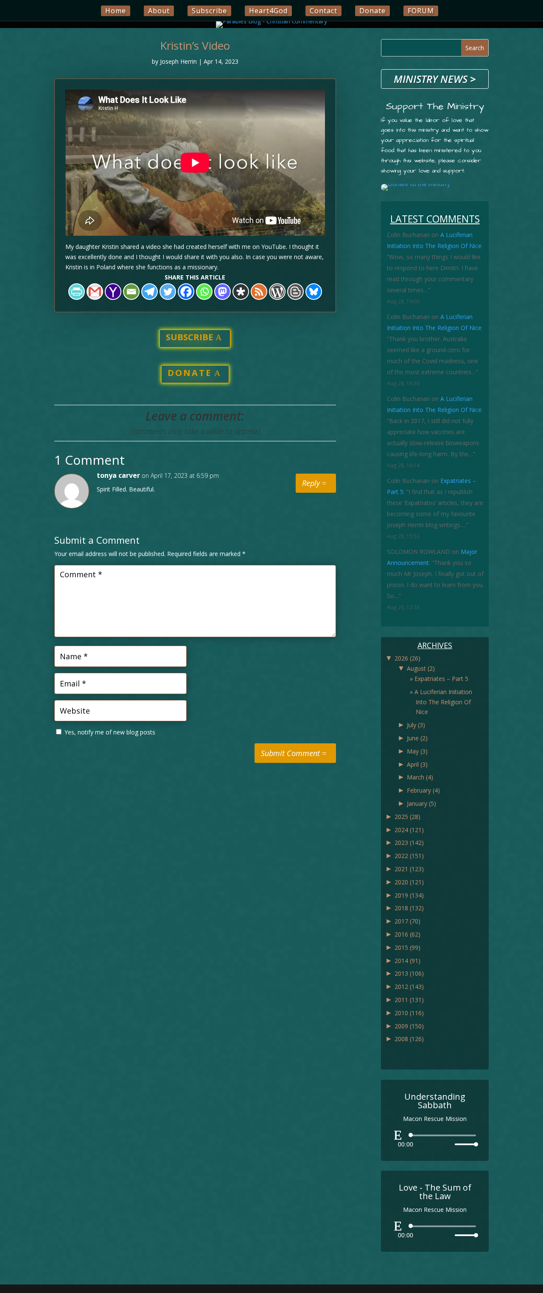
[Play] (398, 1135)
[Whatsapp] (204, 291)
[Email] (131, 291)
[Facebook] (186, 291)
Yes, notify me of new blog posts (109, 732)
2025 (407, 817)
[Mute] (448, 1144)
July (416, 725)
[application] (435, 1139)
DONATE (190, 372)
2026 (407, 658)
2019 (409, 895)
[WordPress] (277, 291)
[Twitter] (168, 291)
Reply (311, 483)
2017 (407, 921)
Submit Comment (290, 753)
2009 (409, 1026)
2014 (407, 961)
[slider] (464, 1144)
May (417, 751)
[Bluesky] (313, 291)
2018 (409, 908)
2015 (407, 947)
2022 (409, 856)
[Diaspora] (240, 291)
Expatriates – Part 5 (441, 679)
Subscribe (209, 10)
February (423, 790)
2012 (409, 986)
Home (115, 10)
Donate (372, 10)
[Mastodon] (222, 291)
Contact (323, 10)
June (417, 738)
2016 (407, 934)
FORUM (421, 10)
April (417, 764)
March (420, 777)
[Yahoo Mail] (113, 291)
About (159, 10)
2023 (409, 842)
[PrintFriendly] (76, 291)
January (421, 803)
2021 (409, 869)
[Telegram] (149, 291)
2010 (409, 1013)
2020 (409, 882)
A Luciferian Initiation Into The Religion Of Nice (443, 702)
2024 (409, 830)
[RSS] (259, 291)
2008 (409, 1039)
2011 (409, 1000)
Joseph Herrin (178, 61)
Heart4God (268, 10)
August (421, 668)
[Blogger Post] (295, 291)
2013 (409, 973)
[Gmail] (95, 291)
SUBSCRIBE (189, 337)
